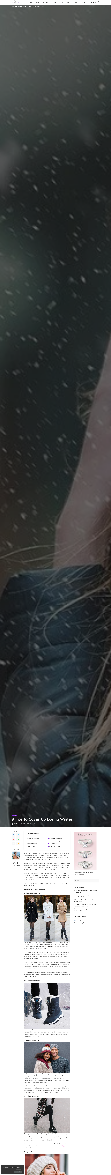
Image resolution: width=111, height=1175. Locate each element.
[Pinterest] (13, 839)
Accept (18, 1171)
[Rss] (93, 2)
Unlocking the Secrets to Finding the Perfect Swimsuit (16, 863)
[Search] (98, 2)
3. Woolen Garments (32, 841)
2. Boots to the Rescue (55, 838)
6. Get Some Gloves (54, 843)
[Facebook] (90, 2)
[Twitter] (91, 2)
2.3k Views (22, 823)
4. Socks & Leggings (54, 841)
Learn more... (80, 874)
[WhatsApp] (18, 839)
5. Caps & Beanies (32, 843)
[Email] (18, 843)
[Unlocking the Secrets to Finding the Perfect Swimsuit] (16, 855)
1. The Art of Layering (33, 838)
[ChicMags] (15, 2)
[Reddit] (13, 843)
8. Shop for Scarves (54, 846)
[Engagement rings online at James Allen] (85, 851)
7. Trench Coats (31, 846)
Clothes (14, 815)
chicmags (16, 823)
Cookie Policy (19, 1169)
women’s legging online (63, 1146)
